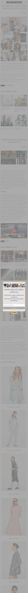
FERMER (14, 312)
